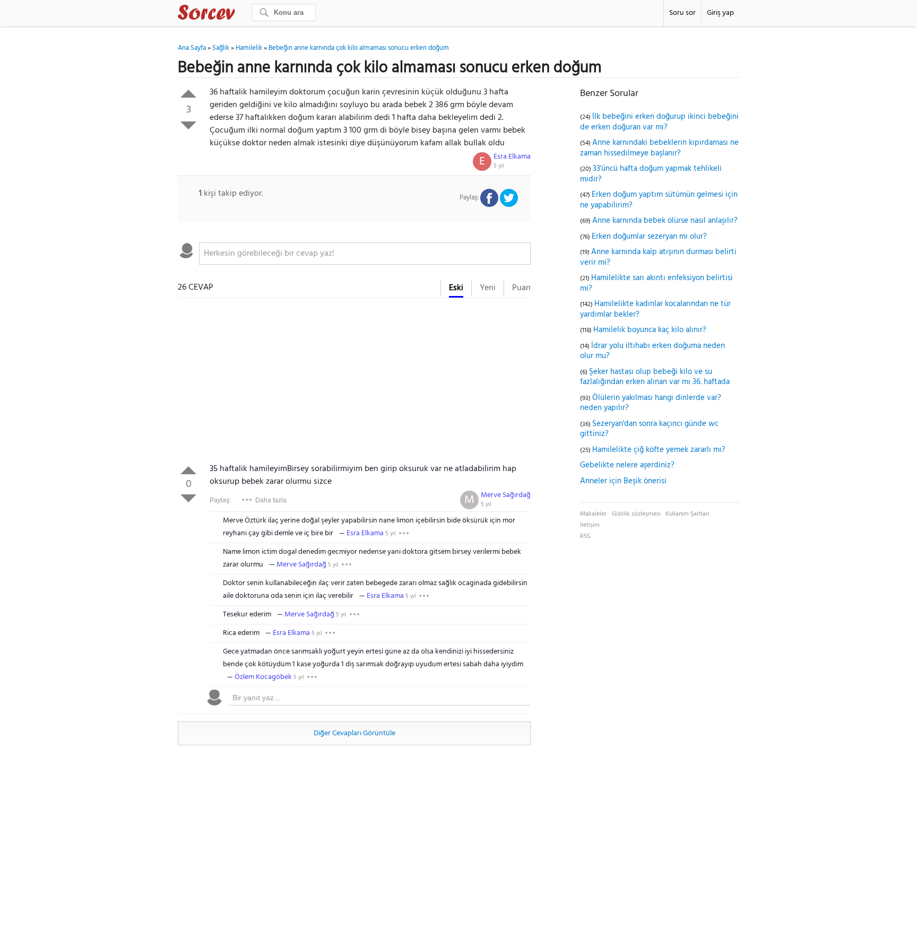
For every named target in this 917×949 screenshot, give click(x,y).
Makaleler (593, 514)
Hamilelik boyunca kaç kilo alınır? (649, 330)
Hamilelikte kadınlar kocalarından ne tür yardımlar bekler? (655, 309)
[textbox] (365, 253)
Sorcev (241, 14)
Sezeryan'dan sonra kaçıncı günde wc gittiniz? (649, 429)
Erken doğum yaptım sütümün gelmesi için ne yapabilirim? (659, 200)
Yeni (488, 288)
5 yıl (499, 166)
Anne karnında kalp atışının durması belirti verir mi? (658, 257)
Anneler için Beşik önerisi (623, 481)
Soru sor (682, 13)
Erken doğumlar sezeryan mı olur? (649, 236)
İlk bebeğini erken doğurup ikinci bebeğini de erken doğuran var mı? (659, 122)
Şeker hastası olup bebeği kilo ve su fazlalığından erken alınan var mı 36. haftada (655, 377)
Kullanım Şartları (687, 514)
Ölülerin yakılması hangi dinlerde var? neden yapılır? (650, 403)
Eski (456, 288)
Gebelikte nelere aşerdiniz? (627, 465)
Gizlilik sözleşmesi (636, 514)
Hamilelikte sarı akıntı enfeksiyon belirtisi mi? (656, 283)
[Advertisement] (354, 383)
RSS (585, 536)
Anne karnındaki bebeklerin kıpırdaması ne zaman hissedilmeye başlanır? (659, 148)
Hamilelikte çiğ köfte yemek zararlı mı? (658, 449)
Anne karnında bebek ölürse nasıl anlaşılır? (665, 220)
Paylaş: (220, 500)
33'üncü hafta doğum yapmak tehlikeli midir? (651, 174)
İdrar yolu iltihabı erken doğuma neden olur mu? (652, 351)
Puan (521, 288)
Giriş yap (720, 13)
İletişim (590, 525)
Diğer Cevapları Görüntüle (354, 733)
